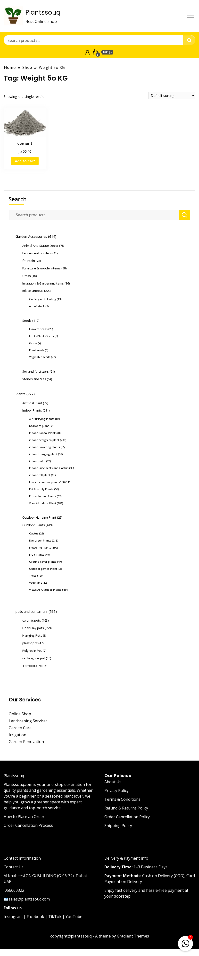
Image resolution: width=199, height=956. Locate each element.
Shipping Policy (118, 825)
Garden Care (20, 727)
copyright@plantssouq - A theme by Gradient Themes (99, 936)
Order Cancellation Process (28, 825)
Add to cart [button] (25, 160)
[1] (185, 942)
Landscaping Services (28, 721)
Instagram (13, 916)
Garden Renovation (26, 741)
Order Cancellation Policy (127, 816)
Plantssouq (42, 12)
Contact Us (14, 867)
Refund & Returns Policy (126, 808)
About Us (112, 781)
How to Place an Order (24, 816)
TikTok (54, 916)
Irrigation (18, 734)
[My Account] (87, 52)
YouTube (74, 916)
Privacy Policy (116, 790)
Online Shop (20, 714)
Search (18, 199)
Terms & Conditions (122, 799)
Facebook (35, 916)
